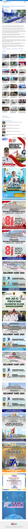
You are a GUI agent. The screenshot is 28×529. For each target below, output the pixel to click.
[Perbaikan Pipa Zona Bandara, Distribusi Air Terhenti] (5, 101)
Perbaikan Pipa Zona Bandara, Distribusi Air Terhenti (5, 104)
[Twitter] (12, 524)
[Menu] (2, 1)
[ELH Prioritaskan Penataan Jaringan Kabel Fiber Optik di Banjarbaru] (22, 94)
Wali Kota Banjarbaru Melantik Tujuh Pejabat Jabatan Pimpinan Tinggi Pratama (5, 82)
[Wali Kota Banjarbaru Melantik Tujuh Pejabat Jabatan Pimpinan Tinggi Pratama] (5, 79)
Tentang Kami (6, 526)
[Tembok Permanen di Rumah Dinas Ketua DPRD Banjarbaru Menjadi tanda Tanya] (14, 94)
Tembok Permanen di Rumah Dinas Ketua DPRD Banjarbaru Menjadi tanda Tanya (13, 97)
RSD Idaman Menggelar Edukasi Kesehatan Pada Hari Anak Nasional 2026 (22, 89)
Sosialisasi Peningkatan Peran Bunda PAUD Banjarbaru (22, 104)
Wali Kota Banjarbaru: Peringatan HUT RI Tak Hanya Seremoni (22, 67)
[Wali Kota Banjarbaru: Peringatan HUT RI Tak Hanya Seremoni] (22, 64)
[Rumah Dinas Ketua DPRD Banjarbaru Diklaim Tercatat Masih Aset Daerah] (5, 94)
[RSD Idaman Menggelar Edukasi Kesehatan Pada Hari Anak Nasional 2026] (22, 86)
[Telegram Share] (24, 51)
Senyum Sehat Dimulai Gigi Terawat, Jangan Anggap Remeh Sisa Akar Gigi (5, 89)
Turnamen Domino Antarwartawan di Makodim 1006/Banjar (13, 125)
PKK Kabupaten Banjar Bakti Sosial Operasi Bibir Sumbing (12, 128)
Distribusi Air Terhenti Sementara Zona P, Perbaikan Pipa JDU (13, 105)
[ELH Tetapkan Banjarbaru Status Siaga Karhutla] (5, 109)
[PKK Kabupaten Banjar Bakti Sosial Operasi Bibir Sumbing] (3, 129)
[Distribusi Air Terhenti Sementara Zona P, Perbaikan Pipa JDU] (14, 101)
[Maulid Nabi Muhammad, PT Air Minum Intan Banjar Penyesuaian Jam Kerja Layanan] (14, 56)
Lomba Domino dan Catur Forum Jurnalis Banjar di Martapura (13, 131)
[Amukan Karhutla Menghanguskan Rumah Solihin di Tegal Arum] (5, 56)
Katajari (4, 8)
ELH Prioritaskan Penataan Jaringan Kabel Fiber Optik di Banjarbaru (22, 97)
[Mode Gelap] (24, 1)
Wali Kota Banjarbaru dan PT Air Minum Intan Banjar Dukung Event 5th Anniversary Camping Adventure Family (22, 112)
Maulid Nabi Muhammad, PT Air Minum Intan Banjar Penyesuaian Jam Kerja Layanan (13, 59)
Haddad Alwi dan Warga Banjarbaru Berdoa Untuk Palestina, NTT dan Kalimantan (22, 59)
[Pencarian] (25, 1)
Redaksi (9, 526)
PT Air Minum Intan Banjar (7, 8)
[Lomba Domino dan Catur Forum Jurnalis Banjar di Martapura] (3, 132)
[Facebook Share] (19, 51)
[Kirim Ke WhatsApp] (25, 51)
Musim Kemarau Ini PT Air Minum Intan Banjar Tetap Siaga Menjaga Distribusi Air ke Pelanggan (14, 112)
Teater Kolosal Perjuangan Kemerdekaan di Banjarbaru (5, 74)
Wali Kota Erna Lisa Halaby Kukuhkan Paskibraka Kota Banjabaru (13, 74)
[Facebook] (11, 524)
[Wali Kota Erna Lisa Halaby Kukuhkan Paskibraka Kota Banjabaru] (14, 71)
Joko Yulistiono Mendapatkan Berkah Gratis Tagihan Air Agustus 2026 (13, 67)
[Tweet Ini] (21, 51)
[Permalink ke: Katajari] (2, 8)
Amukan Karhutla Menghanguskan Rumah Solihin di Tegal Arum (5, 59)
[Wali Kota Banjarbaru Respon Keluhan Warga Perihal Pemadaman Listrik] (14, 86)
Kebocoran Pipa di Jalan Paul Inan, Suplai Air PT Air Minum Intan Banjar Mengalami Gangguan (5, 67)
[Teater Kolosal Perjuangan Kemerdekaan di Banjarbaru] (5, 71)
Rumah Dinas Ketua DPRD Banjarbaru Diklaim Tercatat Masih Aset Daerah (5, 97)
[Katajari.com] (6, 1)
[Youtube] (15, 524)
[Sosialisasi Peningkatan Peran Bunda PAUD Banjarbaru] (22, 101)
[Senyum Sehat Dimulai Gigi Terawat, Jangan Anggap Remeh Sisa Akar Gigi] (5, 86)
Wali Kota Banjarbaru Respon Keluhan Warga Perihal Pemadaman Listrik (13, 89)
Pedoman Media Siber (13, 526)
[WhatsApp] (16, 524)
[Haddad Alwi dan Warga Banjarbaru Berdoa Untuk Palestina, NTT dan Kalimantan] (22, 56)
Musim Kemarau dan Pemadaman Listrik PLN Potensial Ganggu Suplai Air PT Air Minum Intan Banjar (22, 74)
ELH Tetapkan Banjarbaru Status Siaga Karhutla (5, 111)
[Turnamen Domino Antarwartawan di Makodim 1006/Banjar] (3, 125)
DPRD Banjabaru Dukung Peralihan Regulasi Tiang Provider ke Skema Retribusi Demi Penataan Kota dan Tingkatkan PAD (22, 82)
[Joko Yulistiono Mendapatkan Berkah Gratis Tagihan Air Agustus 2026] (14, 64)
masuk (5, 117)
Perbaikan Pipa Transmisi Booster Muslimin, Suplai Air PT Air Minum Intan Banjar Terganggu (13, 82)
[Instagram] (14, 524)
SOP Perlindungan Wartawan (20, 526)
